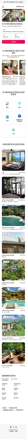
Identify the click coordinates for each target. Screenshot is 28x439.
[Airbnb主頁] (3, 6)
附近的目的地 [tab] (5, 379)
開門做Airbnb (20, 6)
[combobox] (13, 31)
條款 (16, 431)
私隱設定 (11, 431)
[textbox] (7, 37)
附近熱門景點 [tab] (14, 379)
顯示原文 (21, 2)
